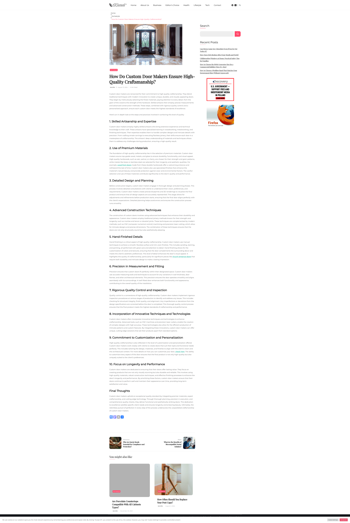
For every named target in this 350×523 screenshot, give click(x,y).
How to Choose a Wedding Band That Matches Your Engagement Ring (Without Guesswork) (218, 71)
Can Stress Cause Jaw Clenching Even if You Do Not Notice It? (218, 50)
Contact (217, 5)
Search (204, 25)
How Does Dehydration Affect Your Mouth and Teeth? (219, 55)
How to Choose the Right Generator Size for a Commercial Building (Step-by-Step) (216, 65)
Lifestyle (197, 5)
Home (133, 5)
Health (186, 5)
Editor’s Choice (172, 5)
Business (157, 5)
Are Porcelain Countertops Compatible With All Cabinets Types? (126, 504)
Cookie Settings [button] (333, 520)
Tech (207, 5)
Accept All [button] (344, 520)
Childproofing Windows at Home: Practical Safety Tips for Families (219, 59)
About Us (145, 5)
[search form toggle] (240, 5)
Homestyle (113, 70)
